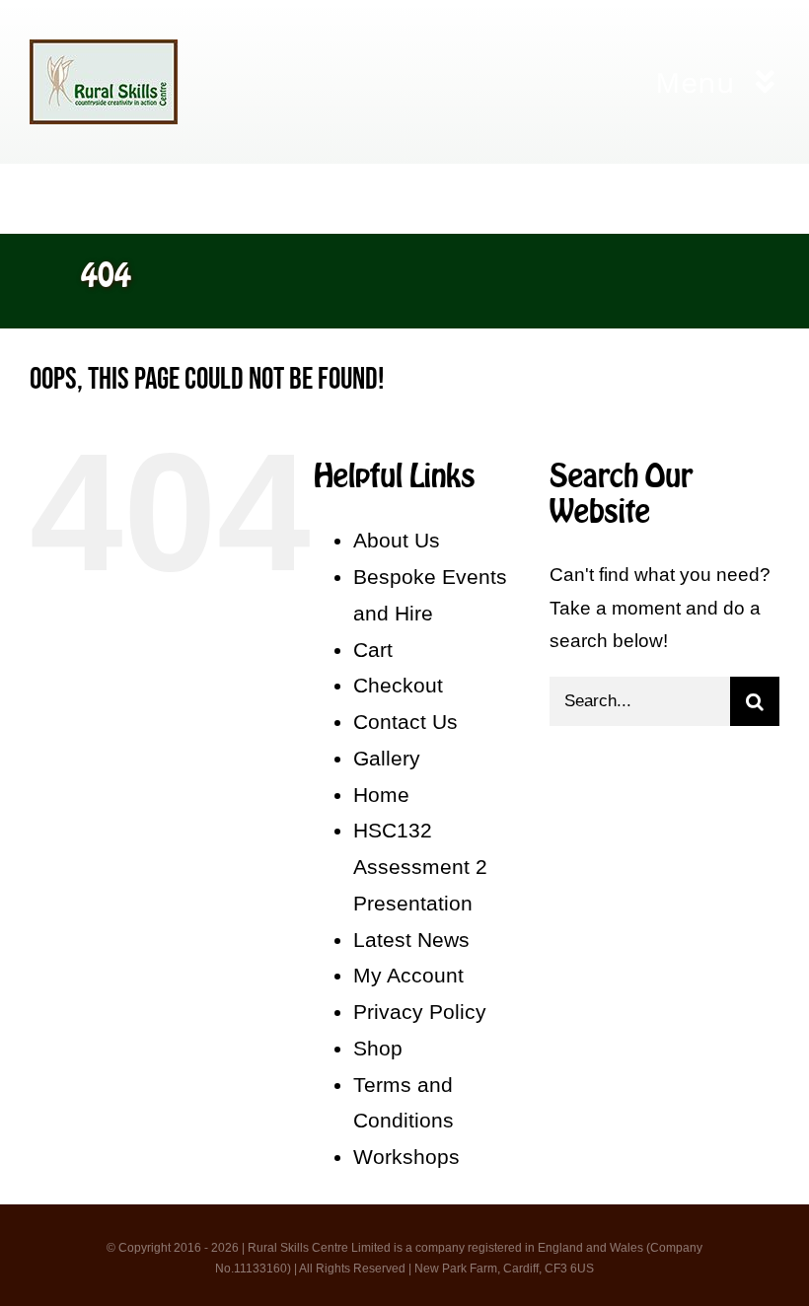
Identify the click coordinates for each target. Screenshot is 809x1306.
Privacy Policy (419, 1011)
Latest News (411, 939)
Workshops (406, 1156)
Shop (378, 1048)
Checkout (398, 685)
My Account (408, 975)
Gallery (386, 758)
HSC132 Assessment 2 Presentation (420, 866)
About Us (396, 540)
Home (381, 794)
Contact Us (405, 721)
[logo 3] (104, 48)
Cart (373, 649)
